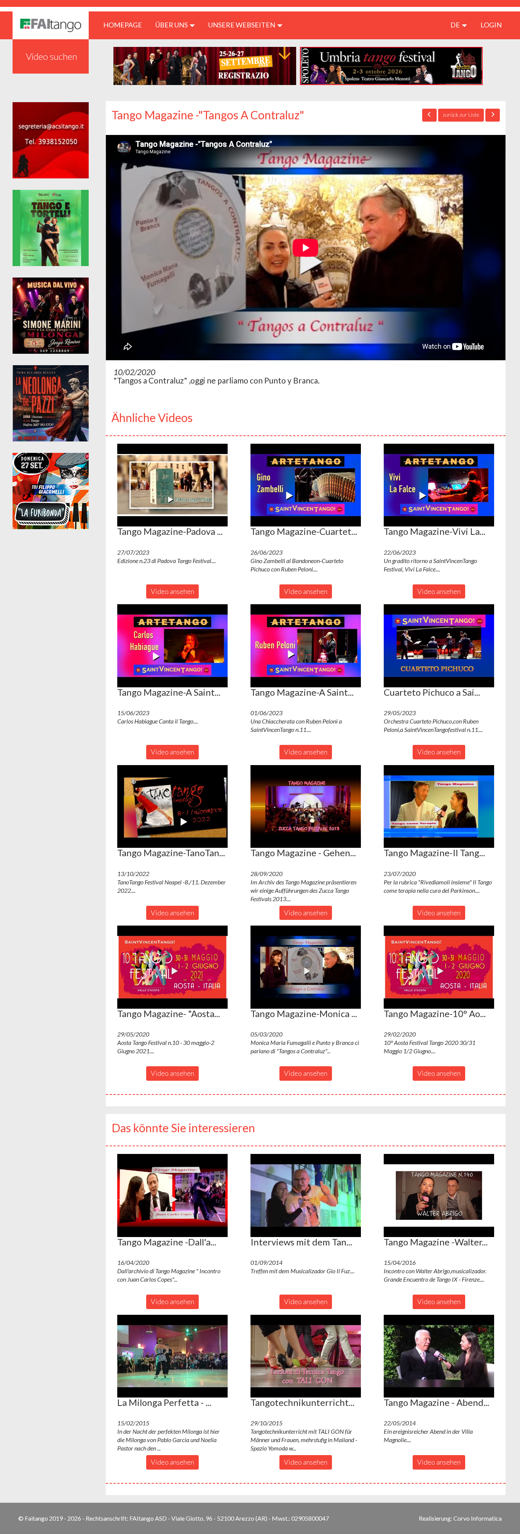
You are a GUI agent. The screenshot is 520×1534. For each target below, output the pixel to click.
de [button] (455, 25)
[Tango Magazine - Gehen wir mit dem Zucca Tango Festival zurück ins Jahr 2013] (305, 806)
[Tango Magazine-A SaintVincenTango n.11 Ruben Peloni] (305, 645)
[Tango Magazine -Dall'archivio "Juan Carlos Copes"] (172, 1195)
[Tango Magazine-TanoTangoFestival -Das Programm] (172, 806)
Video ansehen (172, 591)
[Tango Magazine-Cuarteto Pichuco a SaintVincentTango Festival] (305, 485)
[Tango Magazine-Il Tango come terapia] (439, 806)
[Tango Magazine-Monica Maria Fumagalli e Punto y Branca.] (305, 967)
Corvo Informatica (477, 1518)
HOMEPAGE (125, 24)
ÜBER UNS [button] (172, 25)
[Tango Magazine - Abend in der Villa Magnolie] (439, 1356)
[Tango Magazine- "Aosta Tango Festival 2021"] (172, 967)
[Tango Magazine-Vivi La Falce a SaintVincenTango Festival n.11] (439, 485)
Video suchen (51, 56)
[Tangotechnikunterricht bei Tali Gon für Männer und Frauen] (305, 1356)
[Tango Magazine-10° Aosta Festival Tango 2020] (439, 967)
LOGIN (491, 25)
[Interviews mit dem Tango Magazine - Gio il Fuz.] (305, 1195)
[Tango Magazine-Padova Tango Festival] (172, 485)
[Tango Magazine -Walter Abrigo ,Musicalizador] (439, 1195)
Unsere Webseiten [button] (242, 25)
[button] (172, 485)
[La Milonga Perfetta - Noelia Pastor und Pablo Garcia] (172, 1356)
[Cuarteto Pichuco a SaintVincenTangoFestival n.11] (439, 645)
